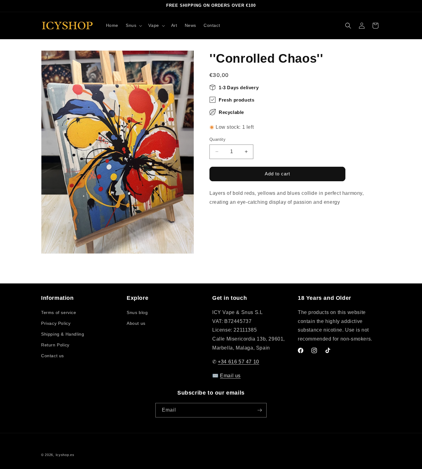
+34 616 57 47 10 (238, 361)
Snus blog (137, 312)
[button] (133, 25)
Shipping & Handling (62, 334)
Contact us (52, 355)
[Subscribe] (259, 410)
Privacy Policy (55, 323)
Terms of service (58, 312)
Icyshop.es (65, 455)
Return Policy (55, 344)
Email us (230, 375)
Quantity (217, 139)
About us (136, 323)
